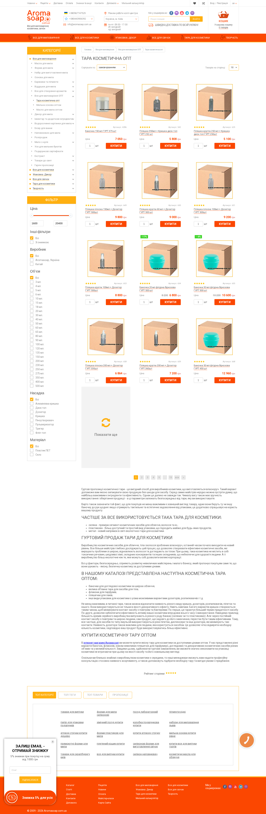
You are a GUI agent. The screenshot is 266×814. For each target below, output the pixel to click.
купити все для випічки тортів (183, 745)
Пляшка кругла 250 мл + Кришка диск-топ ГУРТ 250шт (212, 132)
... (165, 477)
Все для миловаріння (147, 785)
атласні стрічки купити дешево (74, 735)
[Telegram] (187, 13)
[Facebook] (171, 13)
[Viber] (192, 13)
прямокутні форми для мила (74, 745)
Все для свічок (176, 789)
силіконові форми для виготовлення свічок (146, 745)
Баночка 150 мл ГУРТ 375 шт (100, 131)
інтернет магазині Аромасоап (101, 642)
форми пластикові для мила (110, 735)
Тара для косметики (146, 794)
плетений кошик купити (111, 743)
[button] (112, 68)
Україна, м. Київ (114, 19)
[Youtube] (182, 13)
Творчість (173, 794)
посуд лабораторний (145, 711)
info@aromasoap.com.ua (79, 24)
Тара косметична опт (154, 50)
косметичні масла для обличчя (182, 756)
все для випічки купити (110, 754)
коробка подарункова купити (146, 724)
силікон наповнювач (145, 754)
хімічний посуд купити (110, 722)
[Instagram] (177, 13)
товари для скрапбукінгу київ (75, 756)
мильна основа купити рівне (182, 735)
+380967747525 (77, 13)
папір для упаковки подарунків (72, 724)
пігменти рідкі (177, 711)
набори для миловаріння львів (184, 724)
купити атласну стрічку (146, 733)
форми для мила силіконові (107, 713)
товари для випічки (72, 711)
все (177, 477)
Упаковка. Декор (144, 789)
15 (170, 477)
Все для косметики (178, 785)
